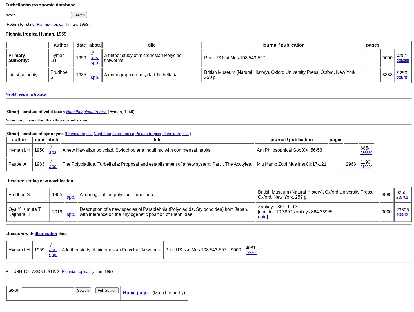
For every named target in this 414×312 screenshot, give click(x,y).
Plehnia (43, 24)
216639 (366, 167)
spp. (95, 62)
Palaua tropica (148, 133)
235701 (403, 78)
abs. (95, 57)
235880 (366, 153)
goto (262, 216)
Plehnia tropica (79, 133)
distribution (46, 233)
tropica (57, 24)
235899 (403, 61)
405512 (402, 215)
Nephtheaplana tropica (26, 94)
